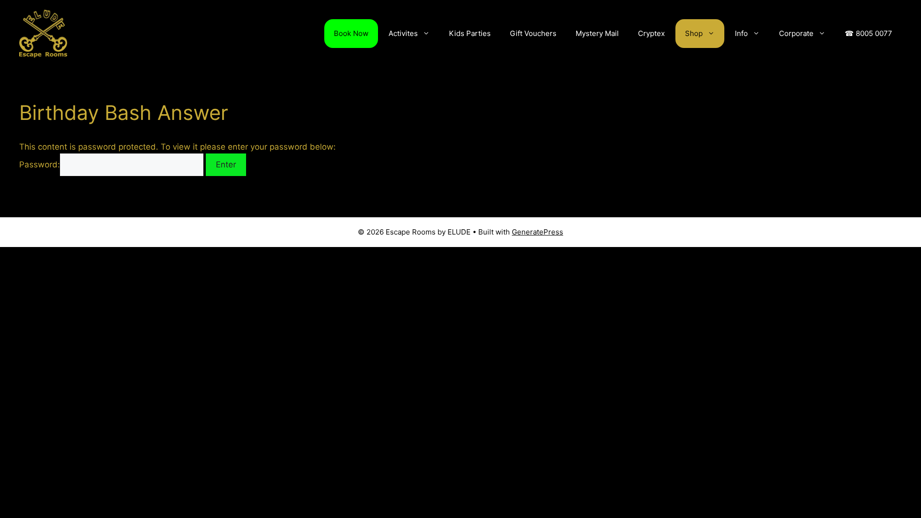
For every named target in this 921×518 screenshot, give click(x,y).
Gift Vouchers (533, 33)
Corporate (796, 33)
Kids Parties (470, 33)
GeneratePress (537, 231)
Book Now (351, 33)
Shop (694, 33)
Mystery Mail (597, 33)
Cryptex (651, 33)
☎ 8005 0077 (868, 33)
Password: (39, 164)
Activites (403, 33)
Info (741, 33)
